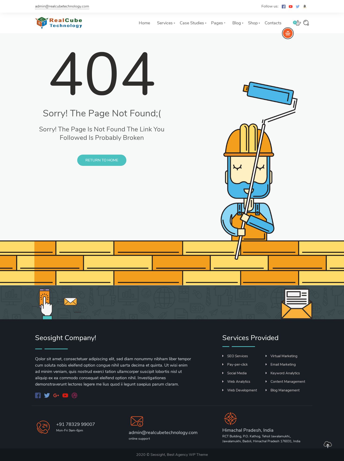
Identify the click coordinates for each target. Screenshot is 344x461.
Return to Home (101, 160)
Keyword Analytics (285, 373)
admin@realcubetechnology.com (62, 6)
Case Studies (192, 23)
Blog (236, 23)
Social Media (237, 373)
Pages (217, 23)
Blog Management (285, 390)
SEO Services (237, 356)
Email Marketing (283, 364)
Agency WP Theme (191, 454)
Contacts (273, 23)
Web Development (242, 390)
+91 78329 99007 (75, 424)
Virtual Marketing (284, 356)
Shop (253, 23)
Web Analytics (238, 381)
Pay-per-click (237, 364)
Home (144, 23)
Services (165, 23)
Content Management (288, 381)
